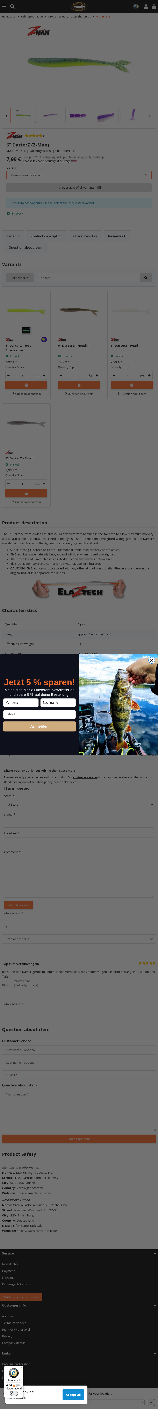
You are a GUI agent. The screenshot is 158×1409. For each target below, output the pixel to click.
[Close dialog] (152, 660)
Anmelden (39, 726)
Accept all (73, 1395)
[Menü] (20, 1368)
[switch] (14, 1393)
